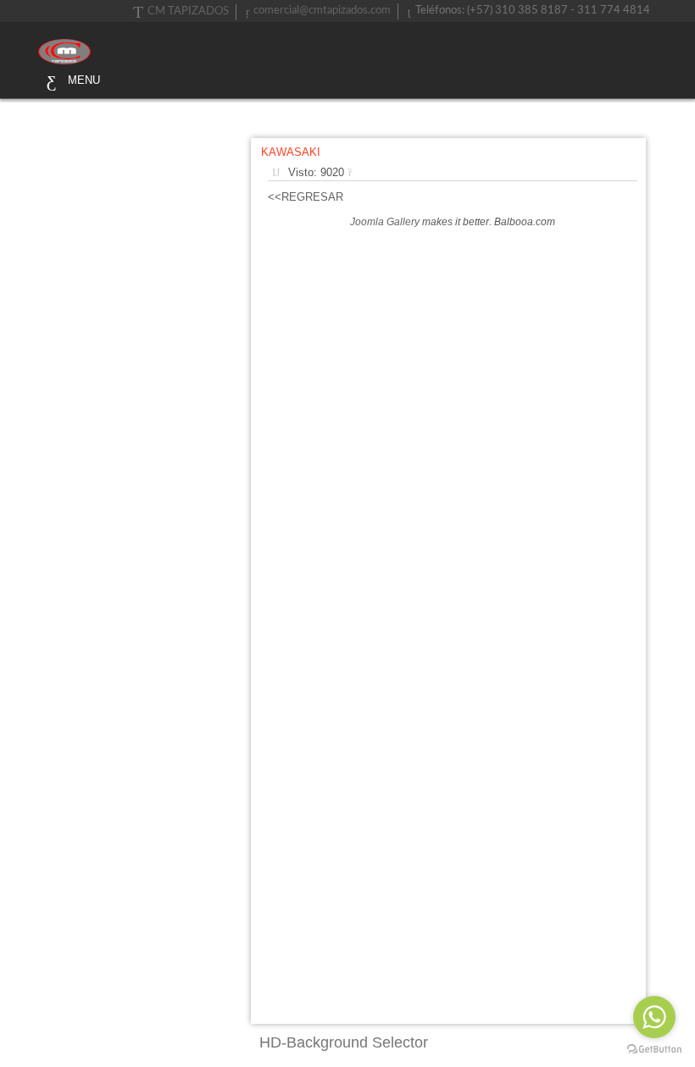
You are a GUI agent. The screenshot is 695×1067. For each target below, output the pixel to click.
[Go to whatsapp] (654, 1017)
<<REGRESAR (305, 197)
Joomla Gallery (385, 222)
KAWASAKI (290, 152)
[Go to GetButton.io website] (654, 1049)
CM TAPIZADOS (188, 11)
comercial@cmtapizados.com (322, 10)
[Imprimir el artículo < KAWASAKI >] (354, 172)
